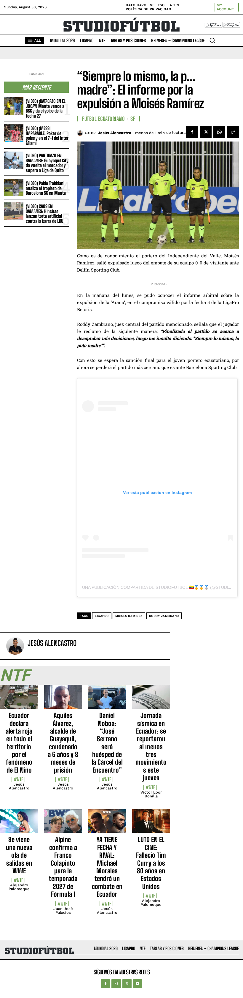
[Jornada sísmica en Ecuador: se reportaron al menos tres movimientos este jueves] (151, 700)
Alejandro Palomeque (19, 887)
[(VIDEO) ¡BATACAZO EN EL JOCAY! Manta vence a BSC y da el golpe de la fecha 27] (13, 106)
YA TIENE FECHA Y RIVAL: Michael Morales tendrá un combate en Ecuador (107, 867)
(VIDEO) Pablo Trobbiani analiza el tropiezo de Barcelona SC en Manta (46, 188)
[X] (206, 132)
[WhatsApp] (219, 132)
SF (132, 118)
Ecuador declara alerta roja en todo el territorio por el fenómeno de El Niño (19, 742)
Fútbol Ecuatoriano (103, 118)
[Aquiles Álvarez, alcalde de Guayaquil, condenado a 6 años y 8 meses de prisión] (63, 700)
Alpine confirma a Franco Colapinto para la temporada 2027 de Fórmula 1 (63, 867)
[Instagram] (116, 983)
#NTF (18, 779)
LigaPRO (102, 615)
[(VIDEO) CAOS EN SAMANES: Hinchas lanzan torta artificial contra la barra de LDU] (13, 211)
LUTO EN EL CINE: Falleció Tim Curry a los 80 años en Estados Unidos (151, 863)
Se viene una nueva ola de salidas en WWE (19, 855)
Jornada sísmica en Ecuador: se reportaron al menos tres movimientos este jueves (151, 746)
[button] (212, 40)
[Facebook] (192, 132)
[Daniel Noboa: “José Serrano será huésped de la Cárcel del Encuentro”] (107, 700)
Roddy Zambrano (164, 615)
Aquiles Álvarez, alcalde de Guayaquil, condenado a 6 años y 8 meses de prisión (63, 742)
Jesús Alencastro (114, 133)
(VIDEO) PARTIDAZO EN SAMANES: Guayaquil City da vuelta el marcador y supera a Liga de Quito (47, 163)
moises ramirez (129, 615)
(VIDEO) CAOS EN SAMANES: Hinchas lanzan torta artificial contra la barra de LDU (44, 214)
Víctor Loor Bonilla (151, 794)
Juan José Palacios (63, 910)
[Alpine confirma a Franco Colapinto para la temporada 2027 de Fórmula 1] (63, 824)
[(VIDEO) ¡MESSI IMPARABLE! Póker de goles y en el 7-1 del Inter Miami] (13, 133)
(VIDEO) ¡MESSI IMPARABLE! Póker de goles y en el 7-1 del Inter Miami (47, 136)
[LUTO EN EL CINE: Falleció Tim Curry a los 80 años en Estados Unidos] (151, 824)
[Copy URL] (233, 132)
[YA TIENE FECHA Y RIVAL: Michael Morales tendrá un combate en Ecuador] (107, 824)
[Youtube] (137, 983)
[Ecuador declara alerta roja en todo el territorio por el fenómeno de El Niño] (19, 700)
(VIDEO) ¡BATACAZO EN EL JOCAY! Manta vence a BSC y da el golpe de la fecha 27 (45, 108)
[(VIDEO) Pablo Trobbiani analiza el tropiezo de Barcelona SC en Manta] (13, 187)
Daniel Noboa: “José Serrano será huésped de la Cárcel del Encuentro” (107, 742)
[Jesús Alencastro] (80, 133)
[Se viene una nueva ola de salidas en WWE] (19, 824)
